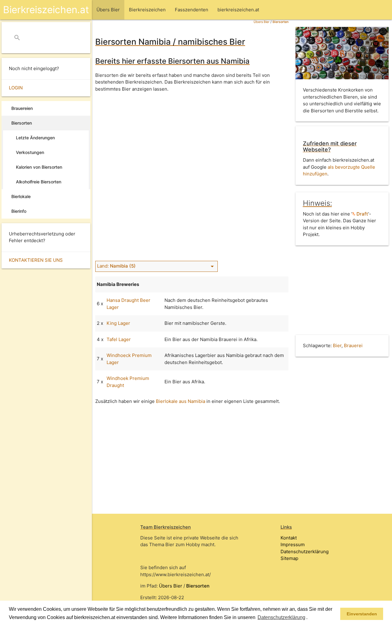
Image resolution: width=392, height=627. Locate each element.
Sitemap (289, 558)
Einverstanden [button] (362, 613)
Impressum (293, 544)
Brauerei (353, 345)
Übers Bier (262, 22)
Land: (156, 266)
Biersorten (280, 22)
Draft (361, 214)
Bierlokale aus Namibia (180, 401)
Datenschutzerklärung (305, 551)
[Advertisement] (191, 140)
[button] (310, 618)
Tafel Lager (119, 339)
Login (16, 88)
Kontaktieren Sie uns (36, 260)
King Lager (118, 323)
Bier (337, 345)
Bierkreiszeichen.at (46, 10)
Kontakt (289, 538)
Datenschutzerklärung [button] (281, 617)
